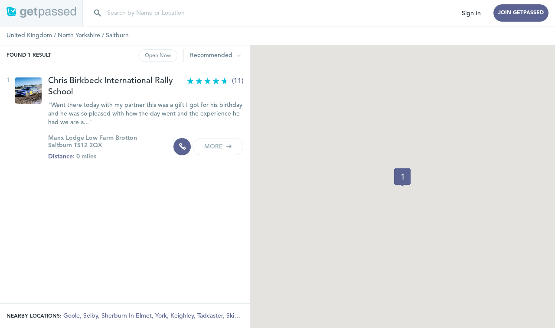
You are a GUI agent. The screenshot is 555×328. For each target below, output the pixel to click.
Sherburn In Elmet (127, 316)
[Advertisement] (125, 234)
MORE (214, 147)
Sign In (471, 13)
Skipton (237, 316)
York (162, 316)
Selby (91, 316)
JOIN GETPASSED (521, 13)
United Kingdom (29, 35)
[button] (402, 177)
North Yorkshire (79, 35)
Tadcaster (211, 316)
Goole (72, 316)
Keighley (183, 316)
